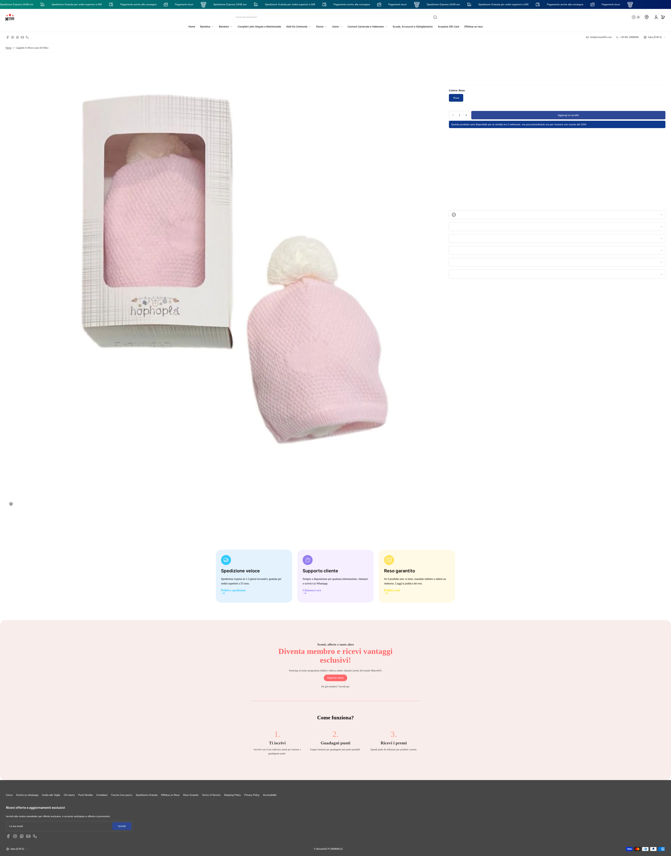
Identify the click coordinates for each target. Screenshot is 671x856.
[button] (663, 17)
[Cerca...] (435, 17)
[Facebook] (8, 37)
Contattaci (101, 795)
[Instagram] (12, 37)
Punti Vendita (85, 795)
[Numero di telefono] (27, 37)
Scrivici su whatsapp (27, 795)
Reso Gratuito (191, 795)
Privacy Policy (251, 795)
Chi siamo (69, 795)
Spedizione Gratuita (147, 795)
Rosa (456, 97)
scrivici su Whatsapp (316, 583)
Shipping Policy (232, 795)
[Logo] (10, 17)
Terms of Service (211, 795)
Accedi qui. (344, 686)
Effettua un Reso (170, 795)
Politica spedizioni (233, 590)
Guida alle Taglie (51, 795)
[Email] (22, 37)
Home (9, 48)
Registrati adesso (335, 677)
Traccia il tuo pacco (121, 795)
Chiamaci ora (312, 590)
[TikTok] (17, 37)
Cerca (9, 795)
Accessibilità (269, 795)
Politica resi (392, 590)
